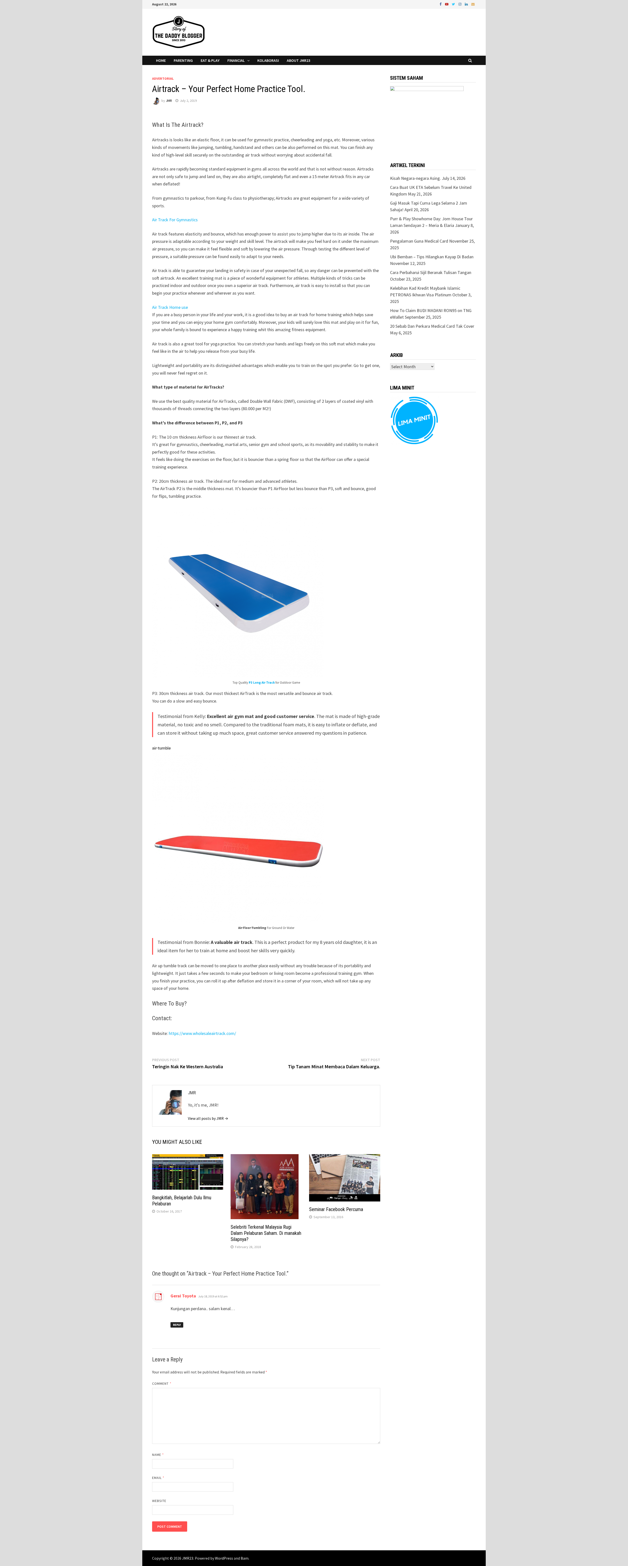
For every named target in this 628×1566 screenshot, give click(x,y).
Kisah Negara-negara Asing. (415, 178)
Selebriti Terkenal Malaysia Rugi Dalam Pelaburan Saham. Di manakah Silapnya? (266, 1233)
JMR (169, 100)
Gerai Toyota (183, 1296)
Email (158, 1477)
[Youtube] (447, 4)
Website (159, 1501)
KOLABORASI (268, 60)
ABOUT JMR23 (298, 60)
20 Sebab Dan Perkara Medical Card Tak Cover (432, 326)
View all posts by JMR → (208, 1118)
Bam (245, 1558)
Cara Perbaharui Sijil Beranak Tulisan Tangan (430, 272)
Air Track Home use (170, 307)
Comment (161, 1383)
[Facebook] (441, 4)
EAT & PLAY (210, 60)
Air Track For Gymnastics (175, 219)
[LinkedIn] (467, 4)
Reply (177, 1325)
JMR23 (187, 1558)
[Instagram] (460, 4)
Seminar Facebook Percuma (336, 1209)
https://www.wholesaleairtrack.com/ (202, 1033)
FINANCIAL (236, 60)
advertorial (163, 78)
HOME (161, 60)
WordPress (224, 1558)
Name (158, 1454)
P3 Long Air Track (262, 682)
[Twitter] (454, 4)
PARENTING (183, 60)
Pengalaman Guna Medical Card (419, 241)
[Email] (473, 4)
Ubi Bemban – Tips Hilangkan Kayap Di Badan (431, 257)
